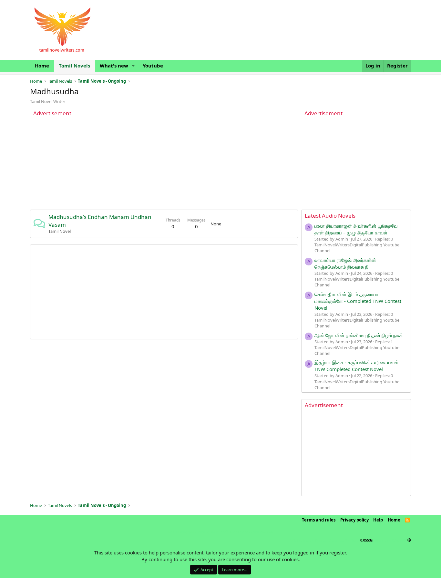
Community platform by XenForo (220, 531)
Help (378, 520)
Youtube (153, 65)
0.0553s (366, 540)
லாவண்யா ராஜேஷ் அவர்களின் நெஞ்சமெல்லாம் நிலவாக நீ (345, 263)
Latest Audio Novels (330, 215)
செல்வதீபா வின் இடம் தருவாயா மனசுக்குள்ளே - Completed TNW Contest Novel (357, 301)
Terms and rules (318, 520)
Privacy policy (354, 520)
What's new (114, 65)
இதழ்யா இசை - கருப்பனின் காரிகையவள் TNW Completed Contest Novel (356, 365)
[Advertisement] (164, 164)
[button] (133, 66)
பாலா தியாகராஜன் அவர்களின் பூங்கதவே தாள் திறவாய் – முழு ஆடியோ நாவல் (356, 229)
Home (42, 65)
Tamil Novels (74, 65)
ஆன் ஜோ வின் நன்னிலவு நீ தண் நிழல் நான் (358, 335)
